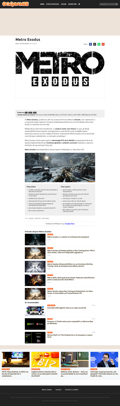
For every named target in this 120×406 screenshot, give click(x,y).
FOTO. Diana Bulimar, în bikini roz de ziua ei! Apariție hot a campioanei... (15, 374)
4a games (31, 218)
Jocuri (63, 4)
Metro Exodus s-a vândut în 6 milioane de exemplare (68, 237)
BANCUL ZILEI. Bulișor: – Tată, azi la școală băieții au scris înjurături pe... (74, 374)
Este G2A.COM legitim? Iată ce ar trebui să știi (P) (66, 308)
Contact (58, 389)
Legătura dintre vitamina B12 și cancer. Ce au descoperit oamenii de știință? (44, 374)
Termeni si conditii (71, 389)
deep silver (38, 218)
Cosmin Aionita (24, 43)
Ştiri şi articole (52, 4)
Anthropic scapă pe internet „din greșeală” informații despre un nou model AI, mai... (104, 374)
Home (42, 4)
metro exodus (45, 218)
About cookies (47, 389)
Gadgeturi (72, 4)
